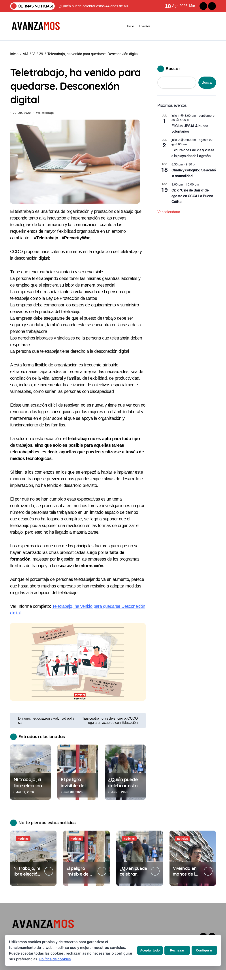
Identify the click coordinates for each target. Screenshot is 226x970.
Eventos (145, 26)
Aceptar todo (150, 950)
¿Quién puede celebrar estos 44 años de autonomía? (124, 788)
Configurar (204, 950)
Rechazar (177, 950)
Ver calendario (168, 211)
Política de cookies (55, 959)
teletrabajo (46, 112)
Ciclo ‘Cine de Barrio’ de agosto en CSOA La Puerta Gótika (192, 196)
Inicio (130, 26)
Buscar (173, 68)
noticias (23, 838)
